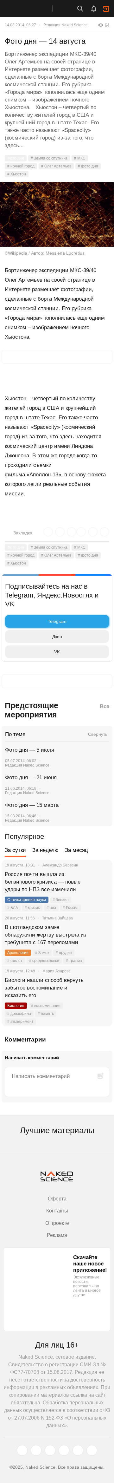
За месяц (76, 850)
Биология (15, 1005)
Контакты (57, 1210)
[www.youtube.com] (50, 1450)
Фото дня (15, 158)
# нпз (51, 907)
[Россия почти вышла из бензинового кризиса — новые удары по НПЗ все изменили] (99, 882)
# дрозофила (19, 1013)
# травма (74, 960)
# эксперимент (20, 1021)
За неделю (45, 850)
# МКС (80, 158)
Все (104, 706)
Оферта (57, 1198)
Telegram (57, 621)
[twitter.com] (22, 1450)
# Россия (71, 907)
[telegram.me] (78, 1450)
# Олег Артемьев (56, 166)
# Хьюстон (16, 174)
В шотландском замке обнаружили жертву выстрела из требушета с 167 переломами (45, 934)
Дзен (57, 636)
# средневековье (44, 960)
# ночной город (21, 166)
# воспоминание (45, 1005)
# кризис (32, 907)
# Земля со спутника (49, 158)
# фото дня (88, 166)
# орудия (64, 953)
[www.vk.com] (36, 1450)
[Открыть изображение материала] (57, 214)
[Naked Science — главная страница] (32, 8)
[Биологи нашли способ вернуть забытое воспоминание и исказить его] (99, 987)
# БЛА (12, 907)
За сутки (15, 850)
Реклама (57, 1235)
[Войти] (106, 9)
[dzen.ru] (64, 1450)
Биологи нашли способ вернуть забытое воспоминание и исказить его (44, 987)
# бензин (61, 900)
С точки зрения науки (26, 900)
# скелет (14, 960)
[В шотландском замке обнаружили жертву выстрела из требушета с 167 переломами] (99, 934)
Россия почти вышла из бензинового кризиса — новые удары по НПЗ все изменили (42, 881)
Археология (17, 953)
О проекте (57, 1223)
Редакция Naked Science (65, 25)
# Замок (42, 953)
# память (46, 1013)
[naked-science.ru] (91, 1450)
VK (57, 651)
